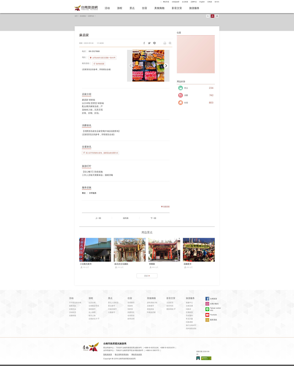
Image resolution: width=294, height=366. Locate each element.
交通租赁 (189, 312)
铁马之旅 (92, 315)
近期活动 (72, 309)
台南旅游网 (86, 8)
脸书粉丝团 (100, 64)
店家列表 (91, 16)
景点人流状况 (113, 302)
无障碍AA (206, 358)
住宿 (144, 8)
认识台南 (92, 302)
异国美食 (150, 309)
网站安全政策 (136, 354)
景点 (132, 8)
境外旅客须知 (191, 328)
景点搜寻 (111, 306)
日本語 (209, 2)
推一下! (149, 43)
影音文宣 (177, 8)
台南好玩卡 (93, 319)
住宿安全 (131, 315)
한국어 (217, 2)
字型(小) (208, 16)
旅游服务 (194, 8)
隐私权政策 (107, 354)
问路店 (188, 309)
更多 (146, 276)
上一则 (98, 218)
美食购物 (159, 8)
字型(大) (217, 16)
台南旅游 (213, 299)
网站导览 (166, 2)
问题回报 (170, 43)
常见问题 (189, 319)
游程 (119, 8)
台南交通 (189, 306)
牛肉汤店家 (151, 312)
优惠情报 (72, 315)
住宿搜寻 (131, 302)
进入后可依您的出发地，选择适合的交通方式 (102, 153)
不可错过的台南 (75, 302)
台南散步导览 (94, 306)
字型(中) (212, 16)
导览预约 (189, 315)
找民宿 (130, 309)
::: (161, 1)
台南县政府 (175, 2)
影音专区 (170, 306)
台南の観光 (214, 304)
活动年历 (72, 312)
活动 (107, 8)
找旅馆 (130, 306)
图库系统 (170, 309)
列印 (165, 43)
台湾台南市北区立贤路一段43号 (103, 58)
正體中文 (194, 2)
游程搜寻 (92, 309)
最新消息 (72, 306)
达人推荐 (92, 312)
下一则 (153, 218)
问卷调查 (189, 322)
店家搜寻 (150, 306)
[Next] (165, 65)
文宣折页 (170, 302)
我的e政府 (198, 358)
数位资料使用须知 (122, 354)
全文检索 (185, 2)
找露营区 (131, 312)
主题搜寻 (111, 312)
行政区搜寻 (112, 309)
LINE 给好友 (154, 43)
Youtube (213, 315)
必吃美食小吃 (152, 302)
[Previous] (130, 65)
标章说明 (131, 319)
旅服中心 (189, 302)
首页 (76, 16)
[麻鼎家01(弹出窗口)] (148, 66)
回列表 (126, 218)
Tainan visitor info (215, 309)
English (202, 2)
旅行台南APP (191, 325)
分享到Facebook (144, 43)
